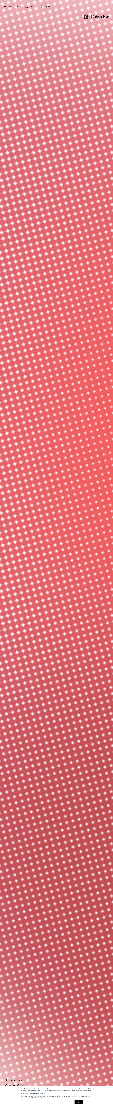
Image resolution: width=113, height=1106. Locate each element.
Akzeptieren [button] (79, 1102)
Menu (10, 6)
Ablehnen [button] (88, 1102)
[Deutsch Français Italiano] (74, 6)
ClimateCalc (14, 1086)
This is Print (14, 1080)
